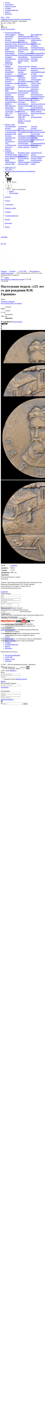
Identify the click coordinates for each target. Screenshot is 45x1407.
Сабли (27, 136)
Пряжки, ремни (21, 35)
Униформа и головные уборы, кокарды (11, 154)
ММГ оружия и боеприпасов (9, 74)
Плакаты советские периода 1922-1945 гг (26, 112)
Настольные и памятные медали (25, 83)
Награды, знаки (8, 137)
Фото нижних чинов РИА (24, 60)
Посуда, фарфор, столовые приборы (24, 121)
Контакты (8, 648)
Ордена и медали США (10, 163)
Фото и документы (36, 131)
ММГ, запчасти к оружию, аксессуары (9, 39)
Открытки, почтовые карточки (36, 59)
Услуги (7, 637)
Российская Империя (12, 655)
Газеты (37, 113)
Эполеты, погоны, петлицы (23, 51)
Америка (8, 661)
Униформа (27, 145)
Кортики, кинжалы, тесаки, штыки (12, 44)
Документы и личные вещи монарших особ (12, 132)
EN (5, 244)
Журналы (41, 109)
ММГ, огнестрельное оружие (26, 143)
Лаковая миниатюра (35, 67)
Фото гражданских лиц (35, 38)
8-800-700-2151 (10, 167)
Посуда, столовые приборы (36, 45)
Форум (7, 646)
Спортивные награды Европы (22, 128)
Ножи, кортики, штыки (9, 70)
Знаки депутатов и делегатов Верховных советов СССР (24, 70)
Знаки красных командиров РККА (11, 95)
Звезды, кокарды (23, 105)
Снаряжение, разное (35, 163)
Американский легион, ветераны (36, 154)
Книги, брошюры (37, 108)
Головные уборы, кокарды (28, 146)
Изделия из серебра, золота (36, 42)
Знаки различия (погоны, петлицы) (23, 95)
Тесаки (25, 139)
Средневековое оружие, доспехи (10, 128)
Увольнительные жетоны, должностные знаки (26, 46)
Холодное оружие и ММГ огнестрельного (38, 158)
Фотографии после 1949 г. (36, 81)
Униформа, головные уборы (11, 57)
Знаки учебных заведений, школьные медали (22, 77)
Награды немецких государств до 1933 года (10, 141)
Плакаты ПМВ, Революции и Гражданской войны (11, 51)
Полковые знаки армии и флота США (24, 154)
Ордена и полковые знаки (24, 40)
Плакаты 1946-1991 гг (23, 117)
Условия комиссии (11, 644)
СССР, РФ (8, 657)
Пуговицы (39, 49)
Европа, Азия (10, 659)
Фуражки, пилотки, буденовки (9, 81)
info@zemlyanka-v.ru (8, 630)
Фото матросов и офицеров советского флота (35, 90)
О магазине (9, 639)
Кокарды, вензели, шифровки (10, 60)
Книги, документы (23, 58)
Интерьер (41, 72)
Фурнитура (29, 98)
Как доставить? (16, 303)
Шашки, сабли (8, 67)
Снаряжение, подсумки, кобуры (25, 102)
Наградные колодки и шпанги (10, 147)
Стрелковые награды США (24, 163)
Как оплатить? (6, 303)
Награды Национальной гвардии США (23, 159)
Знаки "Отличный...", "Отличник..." (10, 109)
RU (2, 244)
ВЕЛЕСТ (13, 670)
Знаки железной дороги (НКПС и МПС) (11, 103)
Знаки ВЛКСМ (9, 99)
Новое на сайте (10, 641)
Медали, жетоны (23, 43)
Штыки (27, 141)
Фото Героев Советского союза (36, 85)
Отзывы (8, 642)
